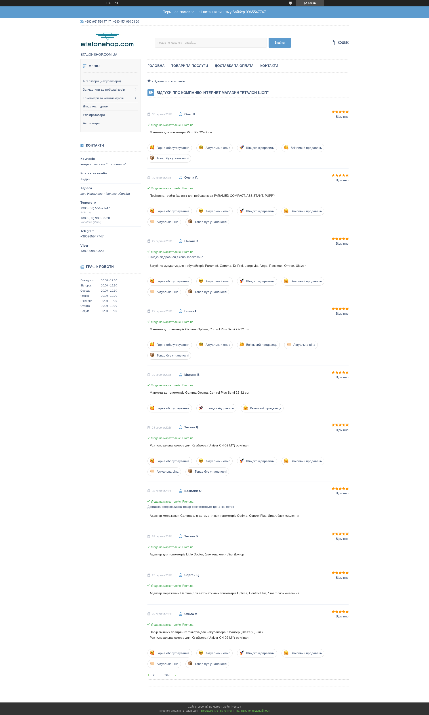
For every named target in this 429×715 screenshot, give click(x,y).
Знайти (280, 42)
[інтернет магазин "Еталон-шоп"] (117, 39)
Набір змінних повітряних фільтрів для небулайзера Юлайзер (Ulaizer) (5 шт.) (206, 632)
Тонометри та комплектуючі (103, 98)
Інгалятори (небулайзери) (102, 81)
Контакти (269, 65)
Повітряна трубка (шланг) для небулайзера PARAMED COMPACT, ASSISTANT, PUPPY (212, 195)
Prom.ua (236, 706)
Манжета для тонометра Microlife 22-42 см (181, 132)
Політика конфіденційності (253, 710)
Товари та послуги (189, 65)
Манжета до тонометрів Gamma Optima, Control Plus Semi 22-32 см (199, 329)
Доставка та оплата (234, 65)
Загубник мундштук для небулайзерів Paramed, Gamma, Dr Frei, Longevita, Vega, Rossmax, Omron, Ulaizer (228, 265)
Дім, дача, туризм (95, 106)
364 (167, 675)
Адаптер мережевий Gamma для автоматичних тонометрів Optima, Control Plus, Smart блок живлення (224, 515)
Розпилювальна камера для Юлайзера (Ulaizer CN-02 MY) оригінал (199, 445)
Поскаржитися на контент (217, 710)
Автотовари (91, 123)
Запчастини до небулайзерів (104, 89)
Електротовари (94, 115)
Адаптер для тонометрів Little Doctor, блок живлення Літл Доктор (197, 554)
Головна (156, 65)
